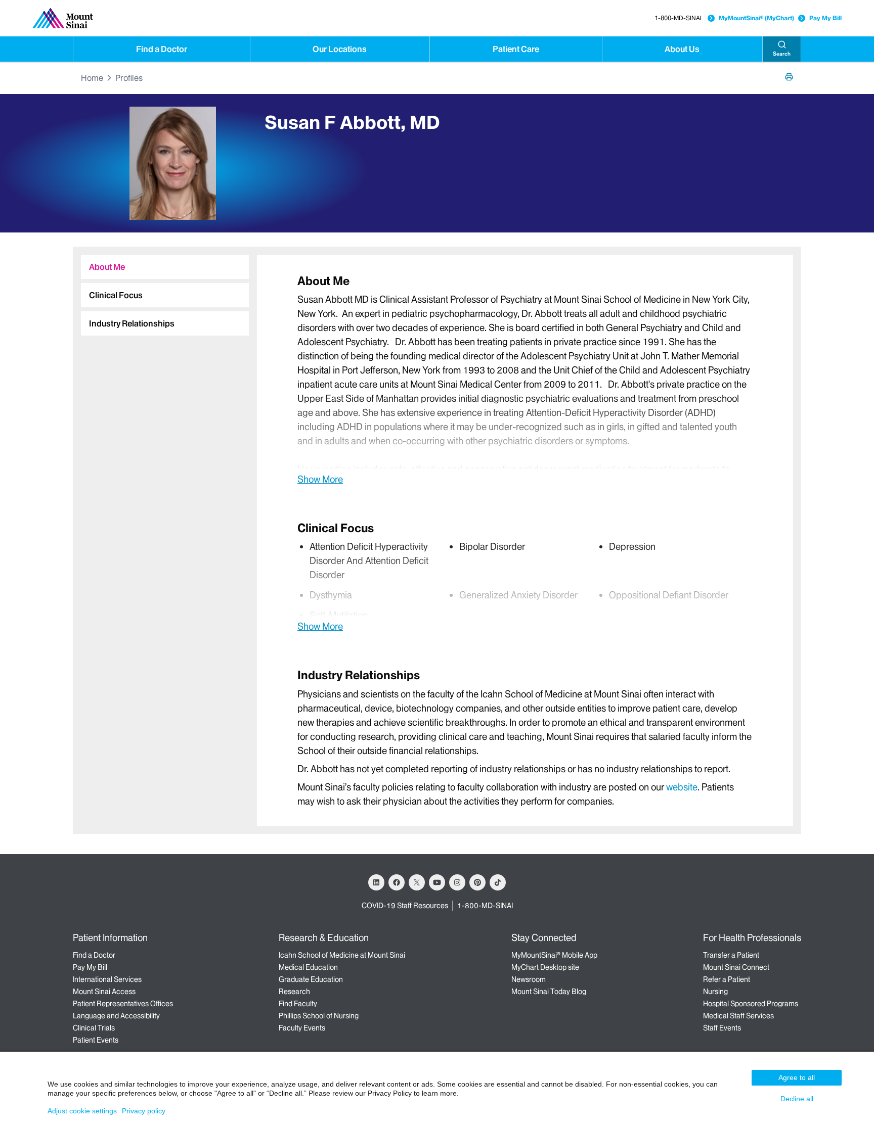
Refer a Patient (726, 979)
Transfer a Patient (731, 955)
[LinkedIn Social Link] (376, 882)
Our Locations (340, 49)
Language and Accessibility (116, 1015)
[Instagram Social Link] (457, 882)
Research (294, 991)
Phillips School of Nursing (319, 1015)
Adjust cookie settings (82, 1111)
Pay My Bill (825, 18)
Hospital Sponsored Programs (750, 1003)
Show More (320, 479)
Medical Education (308, 967)
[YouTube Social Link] (437, 882)
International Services (107, 979)
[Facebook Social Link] (396, 882)
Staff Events (722, 1027)
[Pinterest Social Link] (477, 882)
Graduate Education (311, 979)
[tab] (165, 267)
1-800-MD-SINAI (678, 18)
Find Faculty (298, 1003)
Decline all (796, 1099)
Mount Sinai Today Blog (548, 991)
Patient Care (516, 49)
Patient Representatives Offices (123, 1003)
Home (92, 78)
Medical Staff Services (738, 1015)
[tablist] (161, 291)
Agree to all (796, 1077)
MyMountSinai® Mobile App (554, 955)
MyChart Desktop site (545, 967)
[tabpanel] (525, 379)
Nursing (715, 991)
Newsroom (528, 979)
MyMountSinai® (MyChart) (756, 18)
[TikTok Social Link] (498, 882)
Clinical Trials (94, 1027)
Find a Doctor (161, 49)
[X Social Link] (417, 882)
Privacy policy (143, 1111)
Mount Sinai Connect (736, 967)
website (681, 787)
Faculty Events (302, 1027)
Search (782, 54)
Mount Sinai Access (104, 991)
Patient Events (95, 1040)
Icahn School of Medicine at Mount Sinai (342, 955)
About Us (682, 49)
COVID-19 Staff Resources (405, 905)
